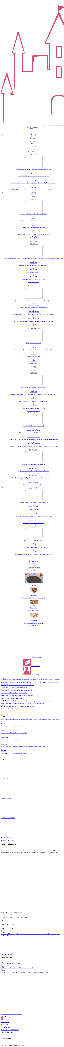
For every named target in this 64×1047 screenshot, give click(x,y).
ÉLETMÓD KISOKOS (34, 625)
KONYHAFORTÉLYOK (33, 328)
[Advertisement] (32, 639)
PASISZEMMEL (33, 449)
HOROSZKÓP (33, 141)
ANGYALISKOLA (34, 149)
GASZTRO (34, 324)
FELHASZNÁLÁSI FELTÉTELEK (10, 1030)
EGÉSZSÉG (33, 237)
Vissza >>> (3, 854)
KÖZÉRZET (33, 241)
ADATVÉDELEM (5, 1027)
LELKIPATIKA (34, 138)
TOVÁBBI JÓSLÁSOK (7, 840)
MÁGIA (33, 146)
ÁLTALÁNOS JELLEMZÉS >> (9, 953)
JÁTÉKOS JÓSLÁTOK (33, 568)
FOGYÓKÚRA (34, 244)
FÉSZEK (33, 370)
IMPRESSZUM (5, 1022)
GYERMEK (33, 373)
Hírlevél (32, 128)
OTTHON (33, 366)
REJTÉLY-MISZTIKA (33, 151)
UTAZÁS (33, 525)
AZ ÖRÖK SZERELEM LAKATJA (33, 286)
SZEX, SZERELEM (33, 282)
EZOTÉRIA (33, 134)
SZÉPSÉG (33, 199)
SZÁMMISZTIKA (33, 143)
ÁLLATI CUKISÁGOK (33, 411)
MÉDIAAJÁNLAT (5, 1024)
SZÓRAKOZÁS (33, 487)
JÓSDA (34, 563)
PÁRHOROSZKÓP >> (6, 954)
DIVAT (33, 196)
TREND (33, 192)
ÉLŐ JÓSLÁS (33, 570)
